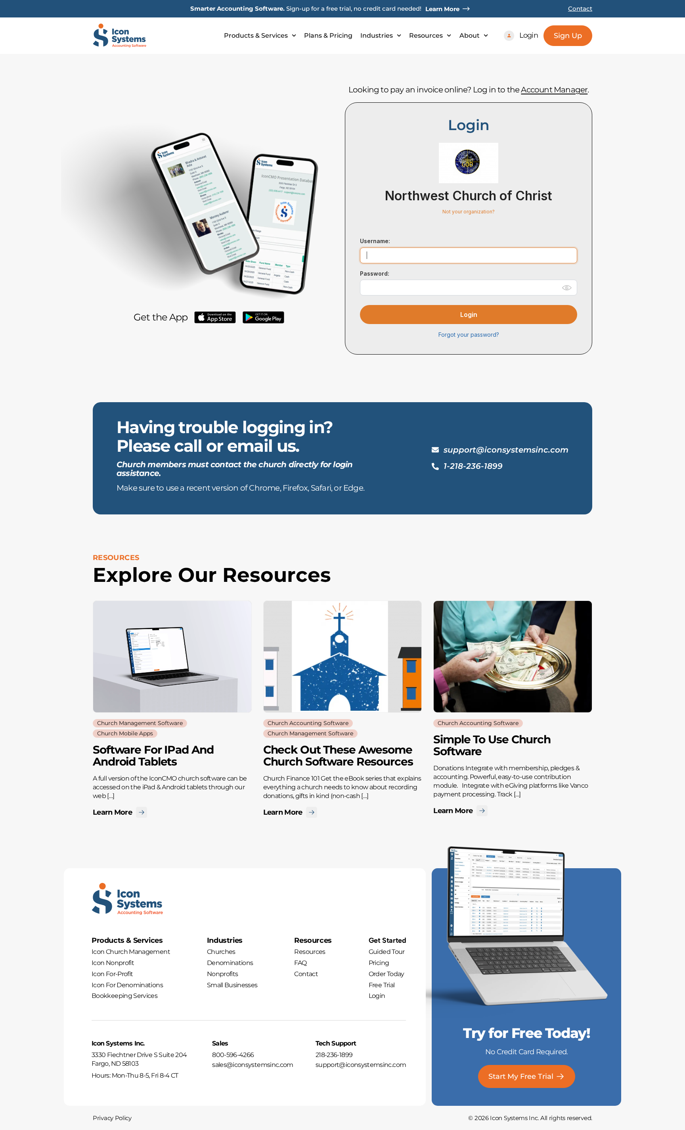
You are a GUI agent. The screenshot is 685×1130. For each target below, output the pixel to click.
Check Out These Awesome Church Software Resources (338, 755)
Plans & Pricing (328, 36)
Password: (374, 273)
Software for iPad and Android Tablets (153, 755)
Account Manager (554, 89)
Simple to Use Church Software (492, 745)
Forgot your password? (468, 334)
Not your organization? (468, 212)
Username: (375, 241)
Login (468, 314)
